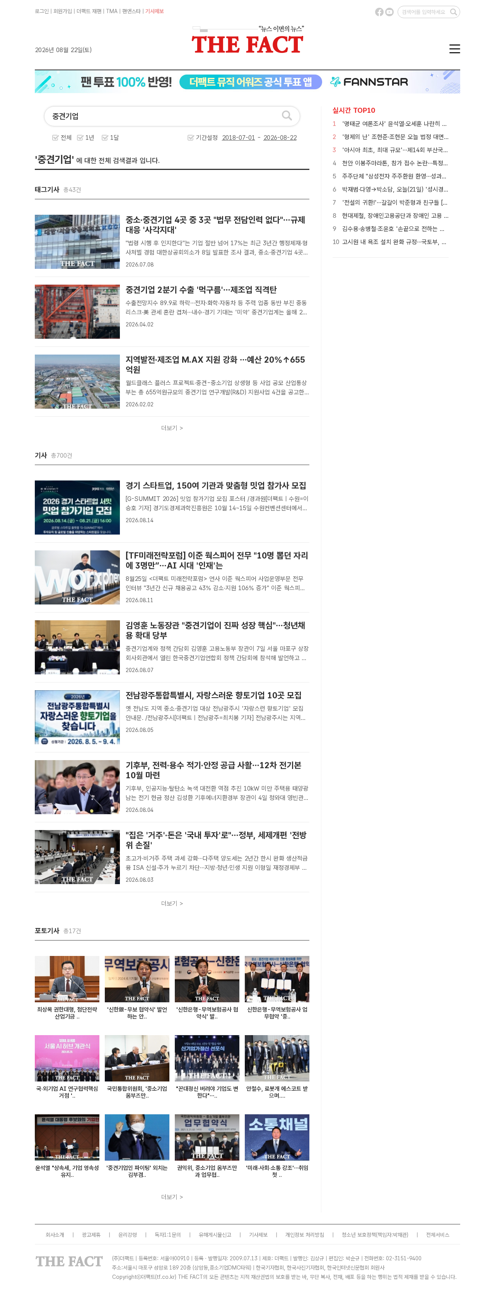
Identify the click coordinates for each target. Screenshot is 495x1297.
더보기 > (172, 428)
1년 (89, 137)
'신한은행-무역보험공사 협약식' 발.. (207, 1013)
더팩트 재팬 (89, 11)
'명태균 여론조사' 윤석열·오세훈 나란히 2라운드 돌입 (408, 123)
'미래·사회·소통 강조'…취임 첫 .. (277, 1171)
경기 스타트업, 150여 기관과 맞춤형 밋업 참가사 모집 (216, 485)
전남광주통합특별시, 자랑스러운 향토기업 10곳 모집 (214, 695)
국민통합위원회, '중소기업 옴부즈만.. (137, 1092)
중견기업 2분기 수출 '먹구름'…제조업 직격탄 (201, 290)
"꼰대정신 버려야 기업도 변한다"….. (207, 1092)
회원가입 (62, 11)
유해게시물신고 (215, 1235)
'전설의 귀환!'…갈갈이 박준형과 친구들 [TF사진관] (405, 202)
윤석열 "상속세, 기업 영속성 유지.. (67, 1171)
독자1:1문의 (168, 1235)
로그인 (42, 11)
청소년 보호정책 (359, 1235)
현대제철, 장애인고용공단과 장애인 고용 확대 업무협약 (410, 215)
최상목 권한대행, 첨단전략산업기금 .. (67, 1013)
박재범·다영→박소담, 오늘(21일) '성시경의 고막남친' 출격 (414, 189)
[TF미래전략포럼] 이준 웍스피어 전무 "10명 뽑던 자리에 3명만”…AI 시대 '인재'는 (217, 560)
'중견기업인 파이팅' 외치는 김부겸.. (137, 1171)
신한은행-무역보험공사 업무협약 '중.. (277, 1013)
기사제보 (154, 11)
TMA (112, 11)
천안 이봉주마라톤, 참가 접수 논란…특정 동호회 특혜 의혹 (414, 163)
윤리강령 (127, 1235)
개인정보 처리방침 (304, 1235)
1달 (114, 137)
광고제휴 (91, 1235)
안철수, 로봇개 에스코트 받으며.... (277, 1092)
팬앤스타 (131, 11)
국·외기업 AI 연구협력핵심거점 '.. (67, 1092)
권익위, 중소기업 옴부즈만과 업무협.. (207, 1171)
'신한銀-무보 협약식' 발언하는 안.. (137, 1013)
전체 (66, 137)
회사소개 (55, 1235)
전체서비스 (437, 1235)
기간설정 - (229, 137)
